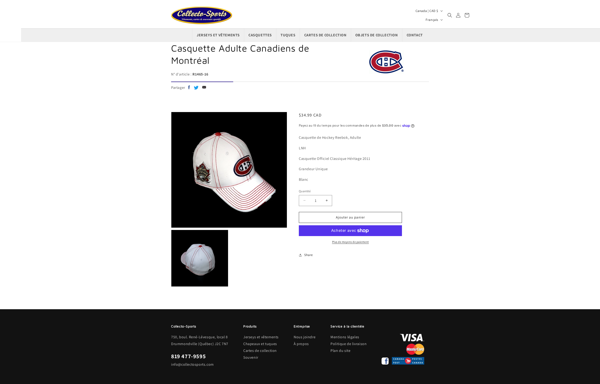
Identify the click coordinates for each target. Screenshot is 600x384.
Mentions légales (344, 337)
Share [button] (308, 255)
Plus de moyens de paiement (350, 242)
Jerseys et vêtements (261, 337)
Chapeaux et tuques (260, 343)
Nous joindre (304, 337)
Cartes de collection (260, 350)
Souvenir (250, 357)
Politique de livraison (348, 343)
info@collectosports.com (192, 364)
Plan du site (340, 350)
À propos (301, 343)
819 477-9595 (188, 356)
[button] (450, 15)
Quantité (305, 191)
